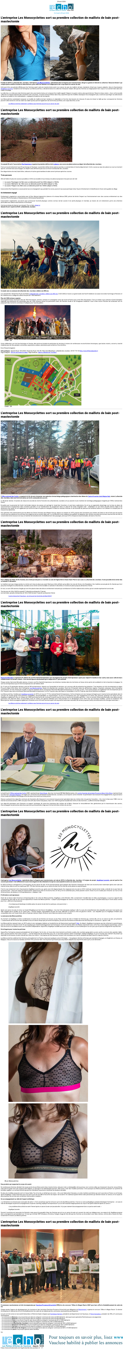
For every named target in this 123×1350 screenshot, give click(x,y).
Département (82, 1309)
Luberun (56, 164)
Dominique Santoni (56, 1314)
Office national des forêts (10, 496)
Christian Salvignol (15, 794)
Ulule (77, 923)
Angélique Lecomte (7, 88)
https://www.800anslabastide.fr (89, 351)
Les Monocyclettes (43, 83)
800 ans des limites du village (19, 352)
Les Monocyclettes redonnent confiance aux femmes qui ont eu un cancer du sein (33, 103)
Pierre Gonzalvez (95, 1314)
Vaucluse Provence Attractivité (46, 1305)
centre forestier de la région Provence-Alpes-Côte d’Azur (95, 793)
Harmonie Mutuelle (7, 678)
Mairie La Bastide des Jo (45, 352)
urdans (54, 352)
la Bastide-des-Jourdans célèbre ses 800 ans (44, 294)
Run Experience (27, 164)
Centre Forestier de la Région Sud (99, 496)
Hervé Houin (43, 793)
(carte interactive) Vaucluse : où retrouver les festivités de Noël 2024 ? (30, 596)
